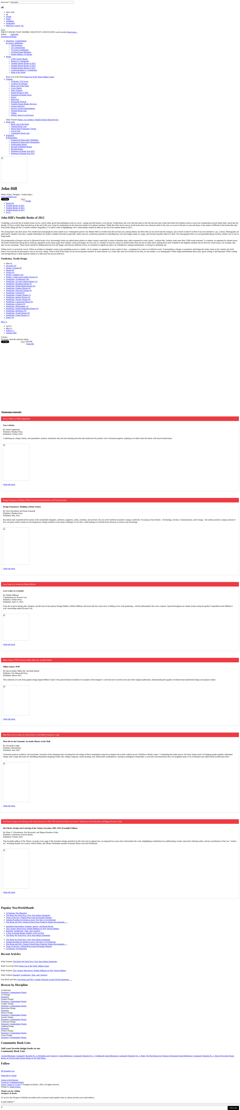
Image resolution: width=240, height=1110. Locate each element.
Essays (13, 97)
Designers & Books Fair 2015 (23, 151)
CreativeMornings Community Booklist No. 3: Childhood (81, 1056)
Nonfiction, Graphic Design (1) (18, 295)
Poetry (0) (10, 317)
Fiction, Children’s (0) (14, 275)
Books (8, 57)
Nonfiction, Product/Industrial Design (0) (22, 308)
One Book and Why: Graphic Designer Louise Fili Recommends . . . (45, 979)
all (7, 14)
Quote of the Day (18, 106)
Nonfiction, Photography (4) (17, 306)
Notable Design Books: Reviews (24, 104)
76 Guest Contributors (19, 50)
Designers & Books (8, 37)
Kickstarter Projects (18, 102)
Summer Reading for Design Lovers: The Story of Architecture (31, 920)
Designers (5, 992)
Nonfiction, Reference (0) (16, 311)
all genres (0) (11, 266)
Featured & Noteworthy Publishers (24, 140)
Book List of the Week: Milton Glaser (39, 77)
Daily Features (16, 90)
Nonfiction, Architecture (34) (17, 279)
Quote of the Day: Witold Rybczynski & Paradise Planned (29, 918)
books (8, 19)
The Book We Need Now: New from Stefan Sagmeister (28, 915)
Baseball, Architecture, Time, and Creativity (23, 931)
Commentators (15, 992)
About (3, 1084)
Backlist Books (17, 149)
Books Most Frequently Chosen (23, 129)
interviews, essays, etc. (15, 26)
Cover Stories (16, 88)
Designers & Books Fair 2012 (23, 153)
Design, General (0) (14, 268)
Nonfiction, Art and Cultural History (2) (21, 281)
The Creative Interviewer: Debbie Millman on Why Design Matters (32, 929)
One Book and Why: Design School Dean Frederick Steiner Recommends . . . (37, 922)
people (8, 17)
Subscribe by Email (8, 1075)
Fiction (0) (10, 272)
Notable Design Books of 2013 (23, 63)
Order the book (9, 484)
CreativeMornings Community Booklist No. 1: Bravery (200, 1056)
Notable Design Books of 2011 (23, 68)
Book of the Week (18, 72)
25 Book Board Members (21, 52)
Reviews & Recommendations (23, 108)
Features (9, 79)
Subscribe (14, 34)
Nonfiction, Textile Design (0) (18, 313)
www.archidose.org (8, 197)
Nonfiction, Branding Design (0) (19, 284)
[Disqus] (120, 376)
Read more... (73, 32)
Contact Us (10, 1084)
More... (44, 1058)
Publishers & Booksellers (11, 136)
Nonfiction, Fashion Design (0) (18, 288)
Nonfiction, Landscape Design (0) (19, 302)
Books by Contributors (20, 61)
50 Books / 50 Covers (19, 81)
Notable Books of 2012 (15, 208)
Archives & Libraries (19, 84)
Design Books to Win (19, 93)
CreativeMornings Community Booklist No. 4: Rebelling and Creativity (29, 1056)
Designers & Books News (21, 95)
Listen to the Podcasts (9, 1080)
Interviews (15, 99)
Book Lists (10, 122)
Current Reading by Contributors (24, 70)
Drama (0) (10, 270)
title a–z (4, 322)
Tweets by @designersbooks (12, 1082)
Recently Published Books (21, 147)
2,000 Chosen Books (19, 59)
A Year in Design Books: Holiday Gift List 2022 (25, 933)
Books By (10, 203)
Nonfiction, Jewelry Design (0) (18, 299)
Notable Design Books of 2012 (23, 66)
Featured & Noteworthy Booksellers (25, 142)
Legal (18, 1084)
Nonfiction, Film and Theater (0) (19, 290)
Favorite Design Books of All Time (27, 1058)
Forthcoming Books (19, 144)
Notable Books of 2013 (15, 210)
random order (11, 333)
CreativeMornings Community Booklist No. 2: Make (125, 1056)
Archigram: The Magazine (16, 913)
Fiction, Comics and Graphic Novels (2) (22, 277)
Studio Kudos (15, 1087)
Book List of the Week (20, 86)
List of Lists (15, 131)
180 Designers (16, 45)
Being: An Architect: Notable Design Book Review (38, 120)
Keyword (5, 2)
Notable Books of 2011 (15, 205)
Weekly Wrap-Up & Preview (22, 115)
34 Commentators (18, 48)
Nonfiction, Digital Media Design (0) (20, 286)
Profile (28, 201)
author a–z (10, 330)
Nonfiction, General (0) (15, 293)
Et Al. (8, 212)
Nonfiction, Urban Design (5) (17, 315)
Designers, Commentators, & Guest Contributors (16, 42)
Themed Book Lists (19, 111)
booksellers (10, 23)
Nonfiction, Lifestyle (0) (15, 304)
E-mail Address (8, 1102)
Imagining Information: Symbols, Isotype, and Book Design (29, 926)
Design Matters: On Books (21, 54)
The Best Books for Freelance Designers (162, 1056)
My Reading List (7, 1071)
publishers (10, 21)
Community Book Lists (20, 133)
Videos (13, 113)
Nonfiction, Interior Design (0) (18, 297)
